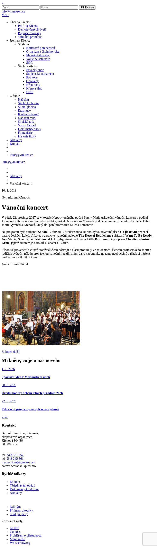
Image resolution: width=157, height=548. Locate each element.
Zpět (5, 417)
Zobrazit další (10, 351)
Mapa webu (17, 539)
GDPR (14, 528)
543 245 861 (15, 458)
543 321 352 (15, 455)
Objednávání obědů (22, 485)
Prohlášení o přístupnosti (25, 535)
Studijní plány (19, 514)
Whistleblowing (20, 543)
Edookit (15, 481)
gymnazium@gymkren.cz (18, 462)
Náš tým (15, 506)
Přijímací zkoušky (21, 510)
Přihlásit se (87, 7)
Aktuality (16, 176)
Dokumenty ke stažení (24, 489)
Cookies (15, 531)
